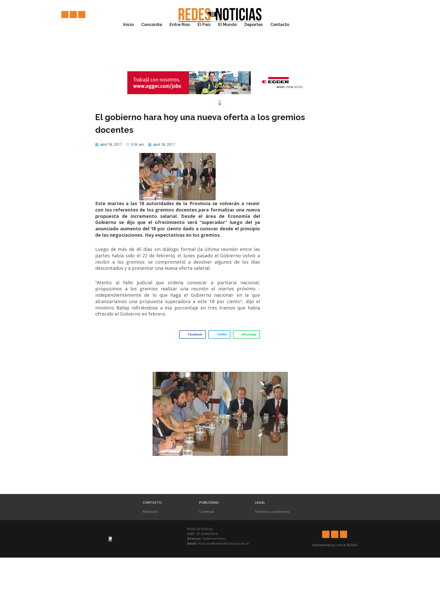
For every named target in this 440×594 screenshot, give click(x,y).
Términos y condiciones (272, 512)
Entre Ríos (180, 24)
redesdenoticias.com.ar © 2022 (335, 545)
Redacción (150, 512)
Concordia (151, 24)
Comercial (206, 512)
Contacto (279, 24)
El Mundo (227, 24)
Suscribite (306, 24)
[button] (192, 334)
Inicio (128, 24)
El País (204, 24)
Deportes (253, 24)
